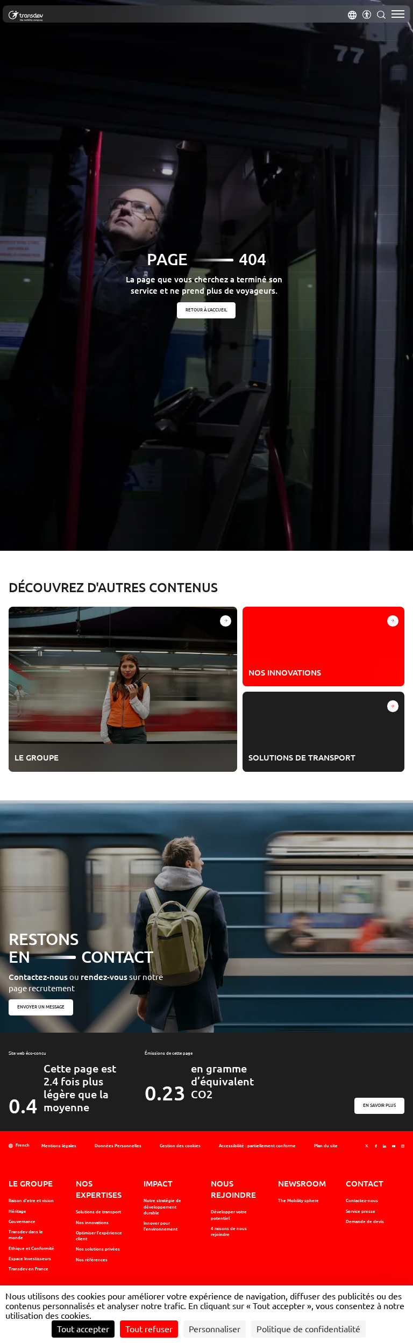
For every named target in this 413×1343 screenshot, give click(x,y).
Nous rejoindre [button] (233, 1188)
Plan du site (326, 1145)
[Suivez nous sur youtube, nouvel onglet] (393, 1145)
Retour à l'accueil (206, 309)
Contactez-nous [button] (362, 1200)
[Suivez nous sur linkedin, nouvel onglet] (384, 1145)
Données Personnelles (118, 1145)
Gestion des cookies (180, 1145)
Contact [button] (364, 1183)
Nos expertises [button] (99, 1188)
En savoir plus (379, 1105)
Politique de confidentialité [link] (308, 1329)
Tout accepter (83, 1329)
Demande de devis (365, 1221)
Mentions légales (58, 1145)
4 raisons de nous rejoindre (229, 1231)
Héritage (17, 1211)
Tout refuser (149, 1329)
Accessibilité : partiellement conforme (257, 1145)
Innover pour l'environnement (160, 1226)
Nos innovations (92, 1222)
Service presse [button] (360, 1211)
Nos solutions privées (98, 1249)
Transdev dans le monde (26, 1234)
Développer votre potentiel (229, 1214)
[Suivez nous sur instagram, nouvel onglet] (402, 1145)
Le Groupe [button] (31, 1183)
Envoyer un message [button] (41, 1007)
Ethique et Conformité (31, 1248)
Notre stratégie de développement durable (162, 1207)
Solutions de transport (98, 1211)
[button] (352, 14)
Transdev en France (28, 1268)
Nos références (92, 1259)
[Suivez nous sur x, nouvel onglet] (366, 1145)
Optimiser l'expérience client (99, 1235)
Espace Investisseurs (30, 1258)
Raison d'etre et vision (31, 1200)
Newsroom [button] (302, 1183)
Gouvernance (22, 1221)
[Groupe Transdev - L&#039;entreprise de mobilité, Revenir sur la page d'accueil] (26, 16)
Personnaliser (214, 1329)
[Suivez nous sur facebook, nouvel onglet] (376, 1145)
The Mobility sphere (298, 1200)
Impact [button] (158, 1183)
